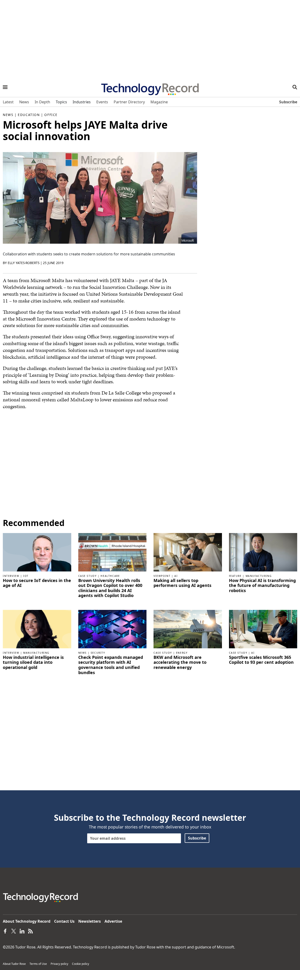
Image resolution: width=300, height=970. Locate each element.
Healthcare (110, 576)
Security (98, 652)
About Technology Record (26, 921)
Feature (235, 576)
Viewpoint (162, 576)
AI (176, 576)
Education (29, 114)
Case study (87, 576)
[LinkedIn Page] (22, 930)
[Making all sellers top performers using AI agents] (188, 551)
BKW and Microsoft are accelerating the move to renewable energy (180, 662)
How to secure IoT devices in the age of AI (37, 583)
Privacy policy (59, 964)
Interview (11, 576)
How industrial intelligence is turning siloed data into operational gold (33, 662)
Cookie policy (80, 964)
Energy (182, 652)
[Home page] (150, 87)
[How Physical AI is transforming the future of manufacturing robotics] (263, 551)
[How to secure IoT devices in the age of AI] (37, 551)
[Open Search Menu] (294, 87)
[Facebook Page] (5, 930)
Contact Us (64, 921)
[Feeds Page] (30, 930)
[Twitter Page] (13, 930)
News (8, 114)
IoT (26, 576)
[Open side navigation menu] (5, 87)
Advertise (113, 921)
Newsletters (89, 921)
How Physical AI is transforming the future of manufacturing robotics (262, 585)
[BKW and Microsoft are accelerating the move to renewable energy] (188, 628)
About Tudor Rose (14, 964)
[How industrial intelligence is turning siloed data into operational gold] (37, 628)
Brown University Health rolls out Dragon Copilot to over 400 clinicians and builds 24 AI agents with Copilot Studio (110, 588)
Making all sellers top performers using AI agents (182, 583)
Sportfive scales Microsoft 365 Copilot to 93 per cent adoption (261, 660)
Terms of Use (38, 964)
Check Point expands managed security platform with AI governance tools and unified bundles (110, 665)
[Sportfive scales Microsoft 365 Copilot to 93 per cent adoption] (263, 628)
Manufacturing (259, 576)
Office (51, 114)
